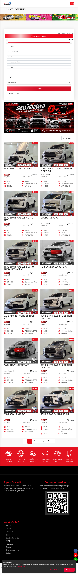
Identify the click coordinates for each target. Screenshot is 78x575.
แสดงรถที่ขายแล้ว (14, 93)
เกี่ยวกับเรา (9, 547)
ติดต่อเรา (9, 553)
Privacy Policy (21, 566)
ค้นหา (40, 89)
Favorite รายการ (40, 36)
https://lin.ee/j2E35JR (57, 488)
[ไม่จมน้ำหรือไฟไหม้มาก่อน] (33, 453)
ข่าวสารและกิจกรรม (12, 550)
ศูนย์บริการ (9, 535)
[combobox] (39, 83)
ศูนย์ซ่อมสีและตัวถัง (12, 538)
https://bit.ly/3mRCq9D (61, 486)
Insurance (9, 544)
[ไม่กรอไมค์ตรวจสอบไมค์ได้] (20, 453)
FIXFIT (8, 541)
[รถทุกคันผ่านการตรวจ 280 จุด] (8, 453)
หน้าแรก (8, 526)
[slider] (7, 42)
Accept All (69, 570)
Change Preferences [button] (55, 570)
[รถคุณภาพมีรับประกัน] (57, 453)
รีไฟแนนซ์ (9, 532)
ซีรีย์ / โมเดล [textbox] (12, 82)
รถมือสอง (9, 529)
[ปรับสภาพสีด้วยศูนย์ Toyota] (45, 453)
